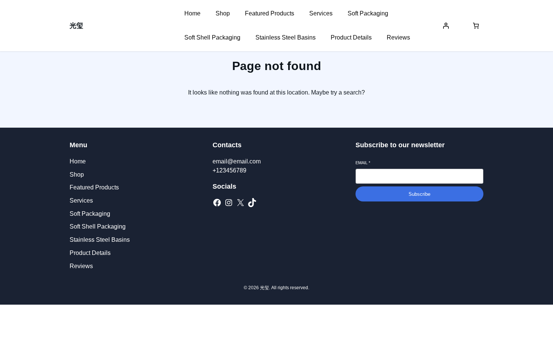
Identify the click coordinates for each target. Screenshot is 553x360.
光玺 (76, 25)
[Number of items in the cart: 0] (475, 25)
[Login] (445, 25)
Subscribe (419, 194)
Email (363, 162)
